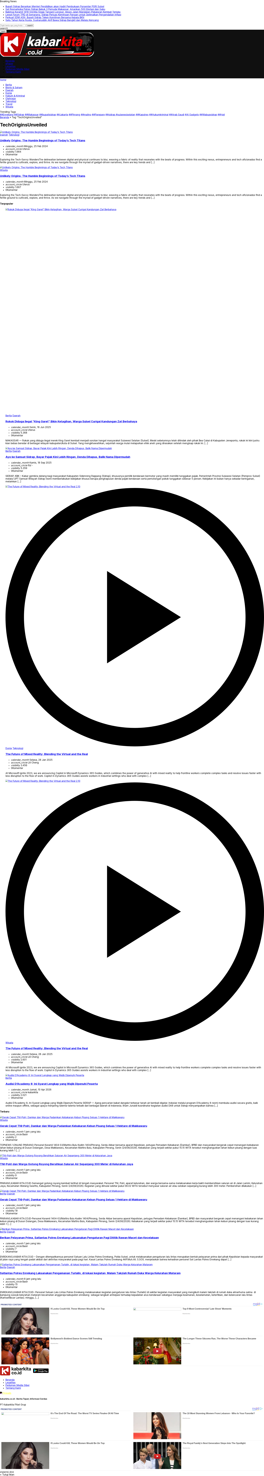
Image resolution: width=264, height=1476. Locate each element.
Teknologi (11, 101)
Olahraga (11, 98)
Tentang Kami (13, 72)
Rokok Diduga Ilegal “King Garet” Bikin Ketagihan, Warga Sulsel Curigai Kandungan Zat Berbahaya (71, 421)
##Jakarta (62, 114)
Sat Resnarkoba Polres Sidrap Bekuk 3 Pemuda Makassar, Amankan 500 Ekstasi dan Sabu (55, 9)
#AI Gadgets (192, 114)
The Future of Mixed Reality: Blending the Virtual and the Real (47, 754)
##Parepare (98, 114)
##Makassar (32, 114)
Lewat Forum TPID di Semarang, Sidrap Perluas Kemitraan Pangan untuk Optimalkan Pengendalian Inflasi (63, 14)
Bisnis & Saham (14, 87)
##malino (86, 114)
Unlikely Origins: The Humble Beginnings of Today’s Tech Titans (42, 140)
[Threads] (5, 1393)
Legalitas (11, 66)
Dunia (9, 93)
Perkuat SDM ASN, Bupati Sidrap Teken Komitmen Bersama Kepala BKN (45, 17)
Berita (9, 84)
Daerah (9, 90)
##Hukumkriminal (158, 114)
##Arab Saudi (176, 114)
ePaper (9, 63)
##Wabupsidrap (208, 114)
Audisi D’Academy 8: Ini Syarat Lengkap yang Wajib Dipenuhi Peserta (52, 1083)
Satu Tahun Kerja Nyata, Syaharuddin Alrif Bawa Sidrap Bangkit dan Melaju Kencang (52, 20)
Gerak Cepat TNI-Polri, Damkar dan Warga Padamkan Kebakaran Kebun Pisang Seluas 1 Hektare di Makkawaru (73, 1126)
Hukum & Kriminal (15, 95)
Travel (9, 104)
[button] (30, 25)
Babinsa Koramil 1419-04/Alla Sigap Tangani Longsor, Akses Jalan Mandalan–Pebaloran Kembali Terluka (63, 12)
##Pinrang (74, 114)
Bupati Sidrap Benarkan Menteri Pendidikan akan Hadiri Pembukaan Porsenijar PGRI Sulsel (55, 6)
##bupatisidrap (47, 114)
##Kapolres (142, 114)
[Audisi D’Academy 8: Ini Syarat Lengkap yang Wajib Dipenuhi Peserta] (45, 1075)
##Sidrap (19, 114)
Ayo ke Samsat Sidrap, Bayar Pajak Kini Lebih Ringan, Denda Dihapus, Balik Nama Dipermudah (68, 457)
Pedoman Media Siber (18, 69)
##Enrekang (6, 114)
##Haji (221, 114)
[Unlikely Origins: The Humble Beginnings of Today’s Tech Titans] (36, 132)
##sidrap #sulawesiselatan (120, 114)
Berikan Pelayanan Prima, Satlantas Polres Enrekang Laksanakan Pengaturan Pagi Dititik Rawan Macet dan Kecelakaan (79, 1237)
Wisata (9, 106)
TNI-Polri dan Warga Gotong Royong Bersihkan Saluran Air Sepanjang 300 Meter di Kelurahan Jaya (66, 1164)
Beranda (10, 61)
